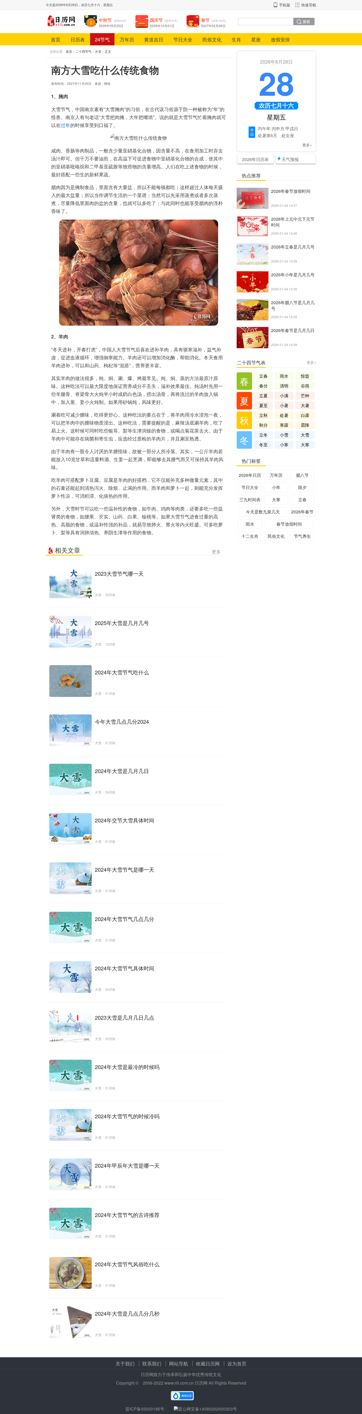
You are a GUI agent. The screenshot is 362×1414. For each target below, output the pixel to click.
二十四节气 (83, 51)
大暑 (305, 405)
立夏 (263, 395)
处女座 (287, 135)
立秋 (263, 415)
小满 (284, 395)
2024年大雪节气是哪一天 (124, 869)
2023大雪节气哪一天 (119, 573)
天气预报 (290, 159)
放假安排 (280, 39)
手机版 (284, 4)
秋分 (263, 425)
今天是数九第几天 (263, 512)
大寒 (305, 445)
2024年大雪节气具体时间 (124, 968)
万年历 (127, 39)
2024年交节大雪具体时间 (124, 820)
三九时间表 (250, 499)
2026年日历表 (255, 159)
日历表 (77, 39)
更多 (216, 551)
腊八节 (302, 475)
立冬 (263, 435)
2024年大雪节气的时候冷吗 (127, 1116)
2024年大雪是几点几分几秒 (127, 1313)
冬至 (263, 445)
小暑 (284, 405)
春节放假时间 (289, 524)
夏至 (263, 405)
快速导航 (308, 4)
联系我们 (151, 1363)
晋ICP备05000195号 (144, 1409)
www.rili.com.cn (179, 1383)
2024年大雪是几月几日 (122, 771)
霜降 (305, 425)
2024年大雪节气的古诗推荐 (127, 1215)
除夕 (302, 487)
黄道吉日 (153, 39)
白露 (305, 415)
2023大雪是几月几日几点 (124, 1017)
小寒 (284, 445)
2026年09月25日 (111, 25)
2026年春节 (302, 512)
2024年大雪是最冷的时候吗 (127, 1067)
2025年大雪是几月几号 (122, 623)
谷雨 (305, 386)
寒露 (284, 425)
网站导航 (178, 1363)
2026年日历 (250, 475)
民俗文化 (212, 39)
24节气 (102, 39)
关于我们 (125, 1363)
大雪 (98, 51)
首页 (55, 39)
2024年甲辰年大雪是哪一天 (127, 1165)
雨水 (284, 376)
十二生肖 (249, 536)
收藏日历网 (208, 1363)
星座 (256, 39)
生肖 (236, 39)
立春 (263, 376)
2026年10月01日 (162, 25)
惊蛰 (305, 376)
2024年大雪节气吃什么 (122, 672)
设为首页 (236, 1363)
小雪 (284, 435)
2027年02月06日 (213, 25)
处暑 (262, 135)
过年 (65, 124)
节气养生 (302, 536)
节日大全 (182, 39)
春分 (263, 386)
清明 (284, 386)
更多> (307, 144)
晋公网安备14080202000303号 (207, 1409)
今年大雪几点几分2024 (122, 721)
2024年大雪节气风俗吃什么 (127, 1264)
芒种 (305, 395)
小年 (276, 487)
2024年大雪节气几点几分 (124, 919)
